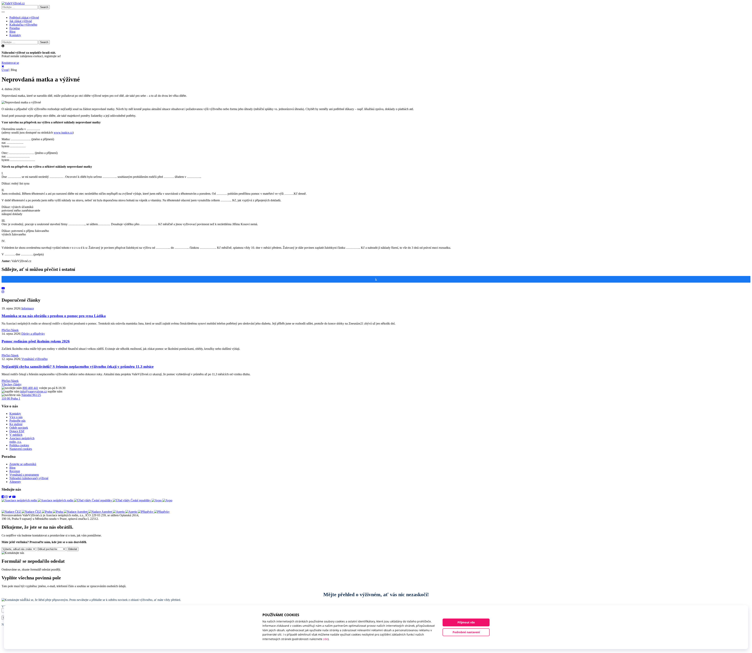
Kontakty (15, 35)
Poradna (14, 28)
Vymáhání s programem (24, 474)
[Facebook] (3, 496)
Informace (27, 308)
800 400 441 (30, 388)
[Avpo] (162, 500)
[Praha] (53, 511)
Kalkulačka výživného (23, 24)
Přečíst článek (10, 330)
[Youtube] (3, 288)
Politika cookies (19, 445)
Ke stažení (15, 424)
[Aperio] (125, 511)
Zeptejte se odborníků (22, 464)
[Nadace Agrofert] (88, 511)
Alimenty (15, 481)
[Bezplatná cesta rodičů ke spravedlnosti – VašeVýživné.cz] (13, 3)
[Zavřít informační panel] (3, 66)
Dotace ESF (16, 431)
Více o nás (16, 417)
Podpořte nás (17, 420)
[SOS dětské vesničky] (154, 511)
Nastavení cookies (20, 448)
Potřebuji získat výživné (24, 17)
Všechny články (12, 384)
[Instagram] (6, 496)
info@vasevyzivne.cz (33, 391)
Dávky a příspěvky (33, 333)
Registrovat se (10, 62)
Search (44, 7)
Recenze (14, 471)
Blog (12, 31)
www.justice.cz (63, 132)
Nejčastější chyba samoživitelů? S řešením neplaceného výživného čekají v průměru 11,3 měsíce (78, 366)
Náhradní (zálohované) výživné (28, 478)
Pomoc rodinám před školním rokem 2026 (36, 341)
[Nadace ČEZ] (22, 511)
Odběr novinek (18, 427)
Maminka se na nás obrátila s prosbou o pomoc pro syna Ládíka (54, 316)
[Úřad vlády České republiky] (113, 500)
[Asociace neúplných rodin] (38, 500)
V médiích (15, 434)
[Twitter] (10, 496)
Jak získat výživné (20, 21)
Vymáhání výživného (34, 359)
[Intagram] (3, 291)
